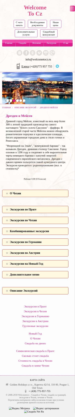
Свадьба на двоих (35, 343)
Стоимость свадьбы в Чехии (35, 360)
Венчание (36, 43)
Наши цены (56, 24)
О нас (65, 43)
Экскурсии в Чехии (35, 311)
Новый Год (35, 333)
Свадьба (22, 43)
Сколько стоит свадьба (35, 355)
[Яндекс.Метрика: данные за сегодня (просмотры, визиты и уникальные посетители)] (19, 408)
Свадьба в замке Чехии (35, 365)
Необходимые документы (37, 24)
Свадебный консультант (49, 33)
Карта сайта (37, 380)
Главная (8, 43)
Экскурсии (51, 43)
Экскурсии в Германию (35, 316)
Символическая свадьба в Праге (35, 351)
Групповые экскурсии (35, 326)
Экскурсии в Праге (35, 306)
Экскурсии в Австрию (35, 321)
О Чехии (35, 338)
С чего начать (19, 24)
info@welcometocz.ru (38, 59)
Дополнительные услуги (26, 33)
